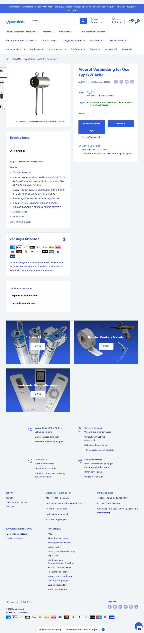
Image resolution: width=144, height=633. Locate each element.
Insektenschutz (56, 49)
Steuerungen (65, 31)
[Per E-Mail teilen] (132, 82)
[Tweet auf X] (127, 82)
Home (8, 59)
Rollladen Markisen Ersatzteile (20, 31)
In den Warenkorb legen (91, 127)
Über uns (10, 506)
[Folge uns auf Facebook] (110, 607)
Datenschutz (54, 547)
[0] (136, 22)
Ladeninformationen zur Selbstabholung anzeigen (106, 153)
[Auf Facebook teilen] (116, 82)
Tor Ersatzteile (48, 40)
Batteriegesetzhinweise (59, 542)
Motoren (47, 31)
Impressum (53, 555)
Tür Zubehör (96, 40)
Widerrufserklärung (57, 589)
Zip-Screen (76, 49)
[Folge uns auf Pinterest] (126, 607)
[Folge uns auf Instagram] (120, 607)
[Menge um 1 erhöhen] (105, 113)
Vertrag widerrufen (57, 585)
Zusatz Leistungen (14, 538)
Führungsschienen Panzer (92, 31)
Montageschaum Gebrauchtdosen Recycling (61, 561)
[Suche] (83, 21)
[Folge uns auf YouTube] (131, 607)
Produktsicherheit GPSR (59, 567)
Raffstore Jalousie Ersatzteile (19, 40)
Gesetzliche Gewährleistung (61, 551)
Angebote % (111, 49)
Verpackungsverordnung (60, 576)
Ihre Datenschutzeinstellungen (81, 629)
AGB (50, 533)
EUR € (25, 602)
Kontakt (9, 498)
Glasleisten (35, 49)
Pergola (93, 49)
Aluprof (82, 82)
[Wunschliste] (130, 21)
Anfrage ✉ (127, 49)
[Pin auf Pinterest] (121, 82)
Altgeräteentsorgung (58, 538)
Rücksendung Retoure (16, 502)
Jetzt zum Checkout (120, 124)
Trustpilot (110, 450)
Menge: (82, 113)
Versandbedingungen (58, 580)
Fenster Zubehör (118, 40)
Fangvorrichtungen (72, 40)
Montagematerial (14, 49)
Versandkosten (107, 95)
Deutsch (10, 602)
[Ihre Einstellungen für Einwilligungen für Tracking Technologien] (139, 628)
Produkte (17, 59)
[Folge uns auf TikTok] (136, 607)
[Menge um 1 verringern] (90, 113)
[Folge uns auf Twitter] (115, 607)
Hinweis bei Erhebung (50, 629)
